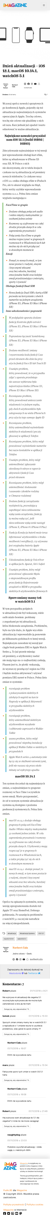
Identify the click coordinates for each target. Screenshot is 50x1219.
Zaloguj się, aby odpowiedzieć (15, 1009)
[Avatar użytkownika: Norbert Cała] (6, 949)
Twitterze (33, 973)
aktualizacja (12, 933)
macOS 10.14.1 (9, 939)
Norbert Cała (15, 86)
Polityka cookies (35, 1204)
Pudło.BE (7, 1190)
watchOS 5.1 (22, 939)
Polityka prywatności (14, 1204)
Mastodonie (15, 973)
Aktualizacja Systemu (27, 933)
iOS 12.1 (41, 933)
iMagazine (24, 1163)
